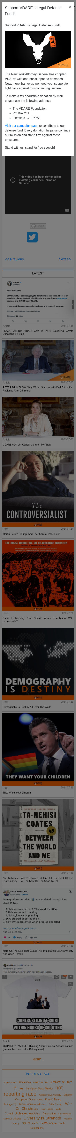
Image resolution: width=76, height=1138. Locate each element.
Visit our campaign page (21, 125)
